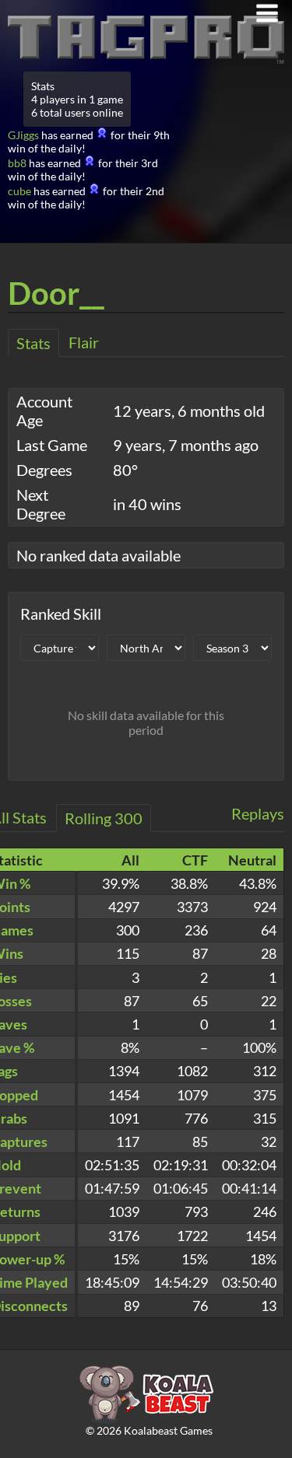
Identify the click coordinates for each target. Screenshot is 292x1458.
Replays (257, 813)
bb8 (17, 163)
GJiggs (23, 135)
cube (19, 191)
